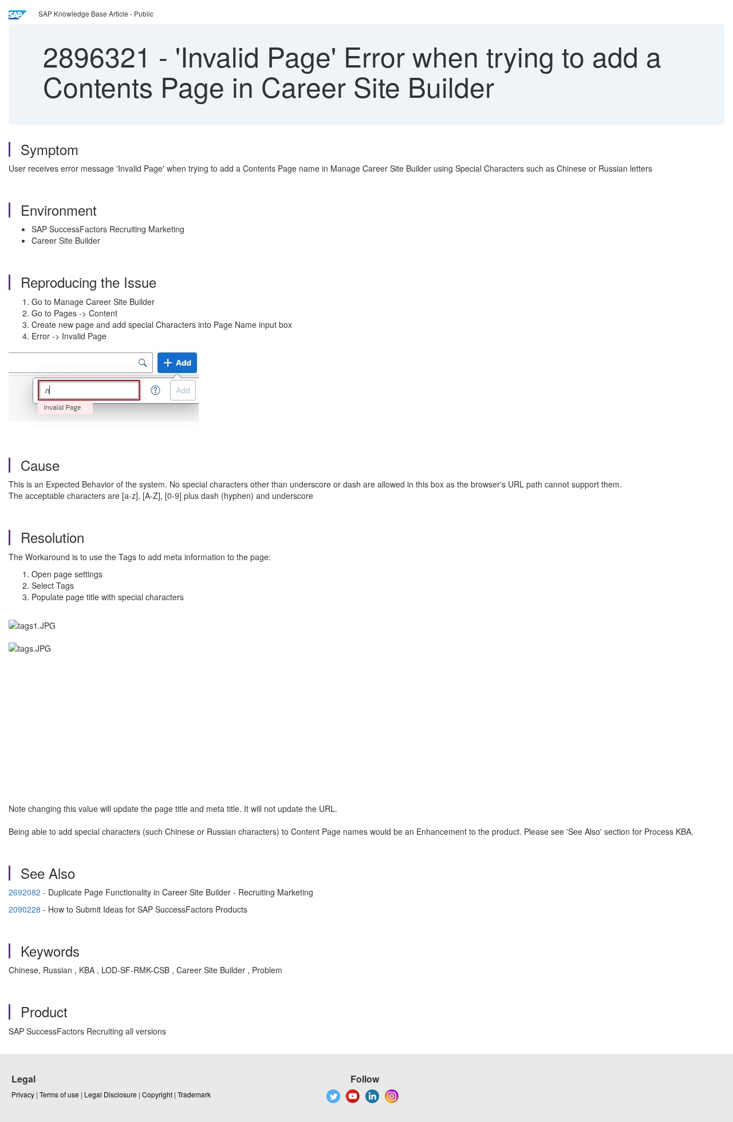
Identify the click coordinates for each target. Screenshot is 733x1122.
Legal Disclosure (110, 1094)
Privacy (22, 1094)
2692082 (26, 892)
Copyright (157, 1094)
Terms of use (59, 1094)
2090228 (25, 909)
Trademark (194, 1094)
